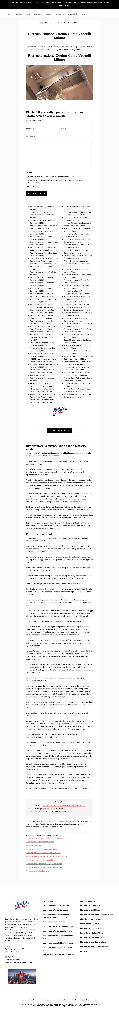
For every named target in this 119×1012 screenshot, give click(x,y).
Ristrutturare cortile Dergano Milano (41, 860)
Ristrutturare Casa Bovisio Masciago (57, 926)
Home (42, 23)
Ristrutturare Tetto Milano (91, 933)
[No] (117, 4)
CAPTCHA (30, 186)
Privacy (30, 172)
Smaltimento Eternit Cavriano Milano (58, 955)
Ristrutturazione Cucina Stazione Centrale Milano (46, 838)
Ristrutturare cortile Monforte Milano (58, 943)
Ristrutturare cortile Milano (92, 928)
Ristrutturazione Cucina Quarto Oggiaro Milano (45, 867)
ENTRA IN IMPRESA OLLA (60, 430)
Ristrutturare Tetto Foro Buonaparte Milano (44, 864)
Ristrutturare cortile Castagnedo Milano (42, 849)
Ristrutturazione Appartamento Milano (96, 914)
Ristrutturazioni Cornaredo (53, 922)
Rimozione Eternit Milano (91, 919)
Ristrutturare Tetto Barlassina (55, 910)
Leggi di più (64, 5)
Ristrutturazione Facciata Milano (94, 947)
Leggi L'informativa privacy (63, 1004)
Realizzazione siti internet (43, 1006)
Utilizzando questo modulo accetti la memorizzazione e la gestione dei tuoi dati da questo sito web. (55, 181)
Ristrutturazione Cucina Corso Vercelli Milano (59, 821)
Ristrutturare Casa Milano (91, 905)
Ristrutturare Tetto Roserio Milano (57, 931)
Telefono (30, 128)
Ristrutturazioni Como (35, 845)
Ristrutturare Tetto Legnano (37, 871)
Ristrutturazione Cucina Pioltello (56, 905)
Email (63, 128)
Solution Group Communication (66, 1006)
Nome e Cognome (34, 120)
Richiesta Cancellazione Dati (86, 1004)
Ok (51, 5)
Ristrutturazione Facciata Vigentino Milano (43, 853)
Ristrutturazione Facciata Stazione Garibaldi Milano (46, 856)
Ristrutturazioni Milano (90, 910)
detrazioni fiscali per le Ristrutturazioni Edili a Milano (64, 806)
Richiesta (30, 137)
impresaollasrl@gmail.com (21, 962)
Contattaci (84, 951)
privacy (73, 176)
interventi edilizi (48, 808)
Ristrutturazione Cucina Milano (93, 942)
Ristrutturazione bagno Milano (93, 937)
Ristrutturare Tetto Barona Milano (40, 842)
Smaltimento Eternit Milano (92, 924)
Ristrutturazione (37, 811)
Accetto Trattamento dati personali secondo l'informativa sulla (51, 176)
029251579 (17, 960)
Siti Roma (82, 1006)
